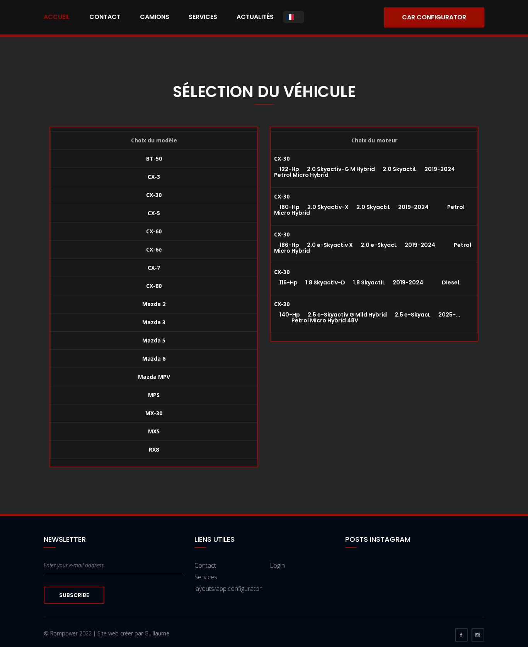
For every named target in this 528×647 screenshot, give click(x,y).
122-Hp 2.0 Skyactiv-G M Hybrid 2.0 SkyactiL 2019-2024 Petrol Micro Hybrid (373, 172)
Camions (154, 16)
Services (203, 16)
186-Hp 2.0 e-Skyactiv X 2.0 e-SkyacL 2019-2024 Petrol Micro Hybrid (372, 248)
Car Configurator (434, 17)
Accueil (57, 16)
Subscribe (74, 595)
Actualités (255, 16)
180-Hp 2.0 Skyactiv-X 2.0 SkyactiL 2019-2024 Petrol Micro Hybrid (369, 210)
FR (297, 17)
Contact (105, 16)
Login (277, 565)
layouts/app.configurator (228, 588)
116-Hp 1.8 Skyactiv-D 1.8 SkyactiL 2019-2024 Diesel (366, 282)
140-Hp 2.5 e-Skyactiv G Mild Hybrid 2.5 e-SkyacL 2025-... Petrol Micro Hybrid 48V (367, 317)
